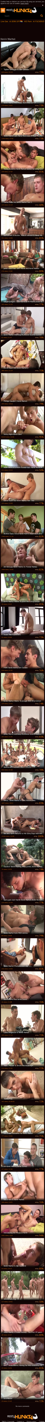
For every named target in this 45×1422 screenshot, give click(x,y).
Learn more (24, 3)
